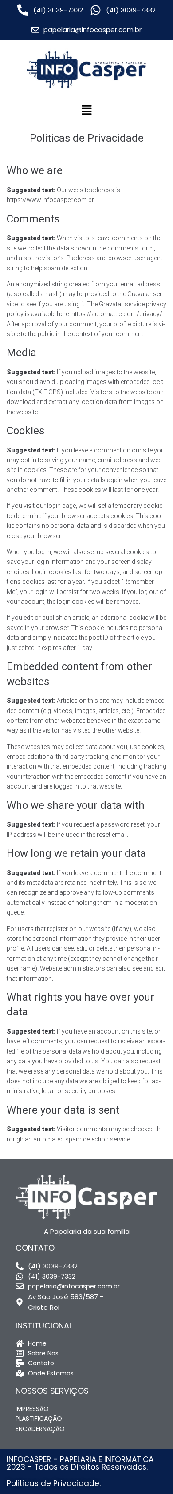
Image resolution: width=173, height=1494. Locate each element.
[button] (86, 111)
